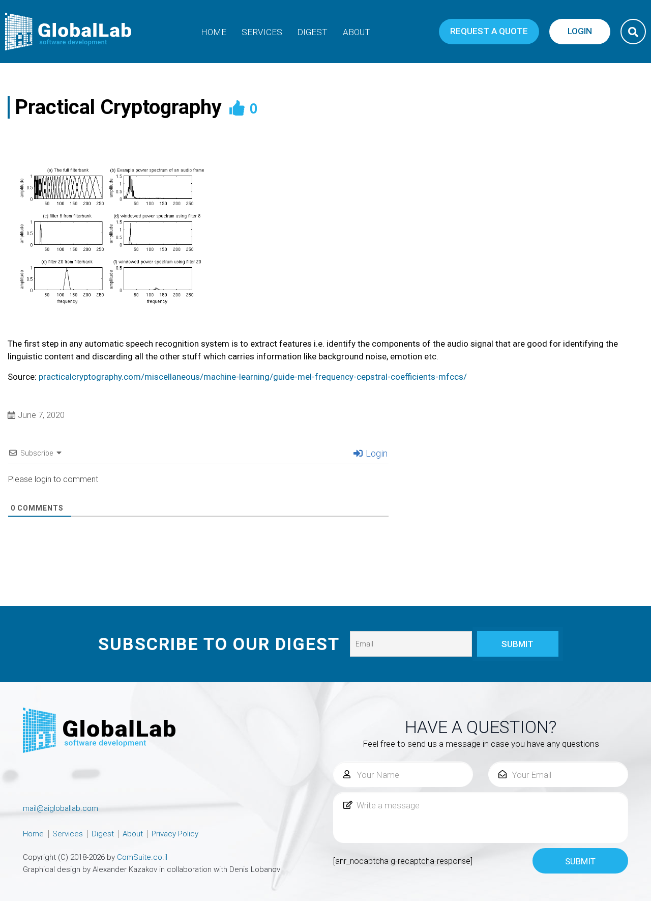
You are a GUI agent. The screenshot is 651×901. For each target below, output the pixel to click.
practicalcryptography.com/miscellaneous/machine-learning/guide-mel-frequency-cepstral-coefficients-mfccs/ (253, 377)
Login (376, 453)
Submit (580, 861)
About (356, 32)
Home (213, 32)
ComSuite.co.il (142, 857)
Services (262, 32)
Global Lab (68, 31)
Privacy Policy (175, 833)
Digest (312, 32)
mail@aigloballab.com (60, 808)
